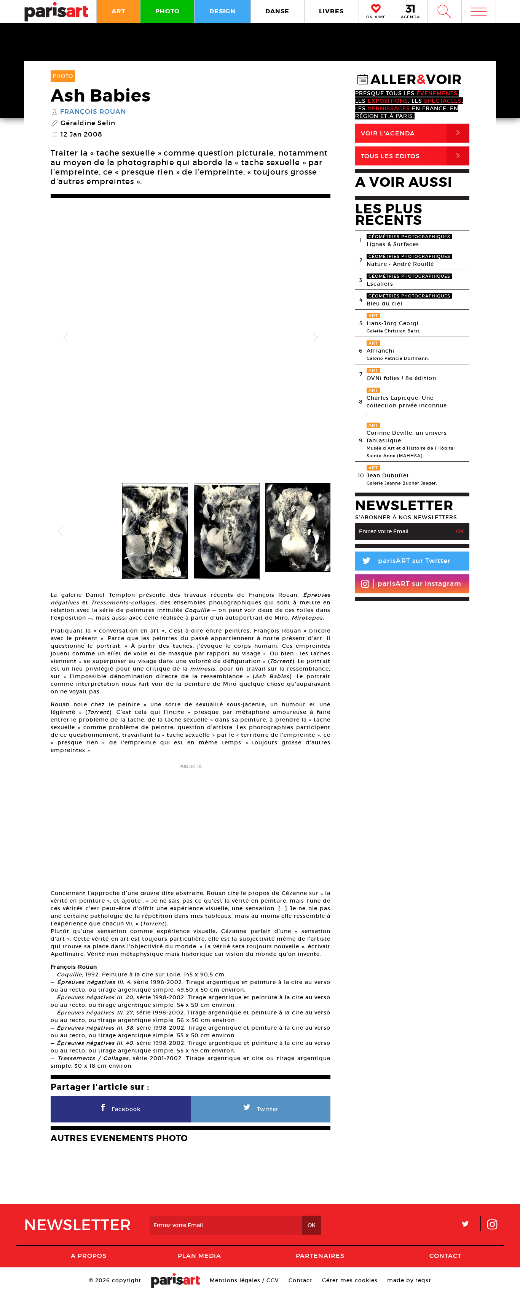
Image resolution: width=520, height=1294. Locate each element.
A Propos (89, 1255)
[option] (190, 337)
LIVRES (331, 11)
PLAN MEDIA (199, 1255)
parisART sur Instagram (419, 584)
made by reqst (409, 1280)
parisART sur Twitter (406, 562)
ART (119, 11)
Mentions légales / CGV (244, 1280)
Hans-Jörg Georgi (393, 323)
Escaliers (380, 283)
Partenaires (320, 1255)
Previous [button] (66, 337)
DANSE (277, 11)
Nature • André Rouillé (400, 264)
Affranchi (380, 350)
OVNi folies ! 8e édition (401, 378)
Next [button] (315, 337)
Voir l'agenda (412, 133)
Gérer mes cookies (350, 1280)
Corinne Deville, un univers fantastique (407, 436)
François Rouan (93, 112)
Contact (445, 1255)
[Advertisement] (190, 824)
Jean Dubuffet (388, 475)
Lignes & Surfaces (393, 244)
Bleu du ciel (384, 303)
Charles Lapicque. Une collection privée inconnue (407, 401)
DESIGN (222, 11)
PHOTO (167, 11)
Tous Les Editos (412, 155)
